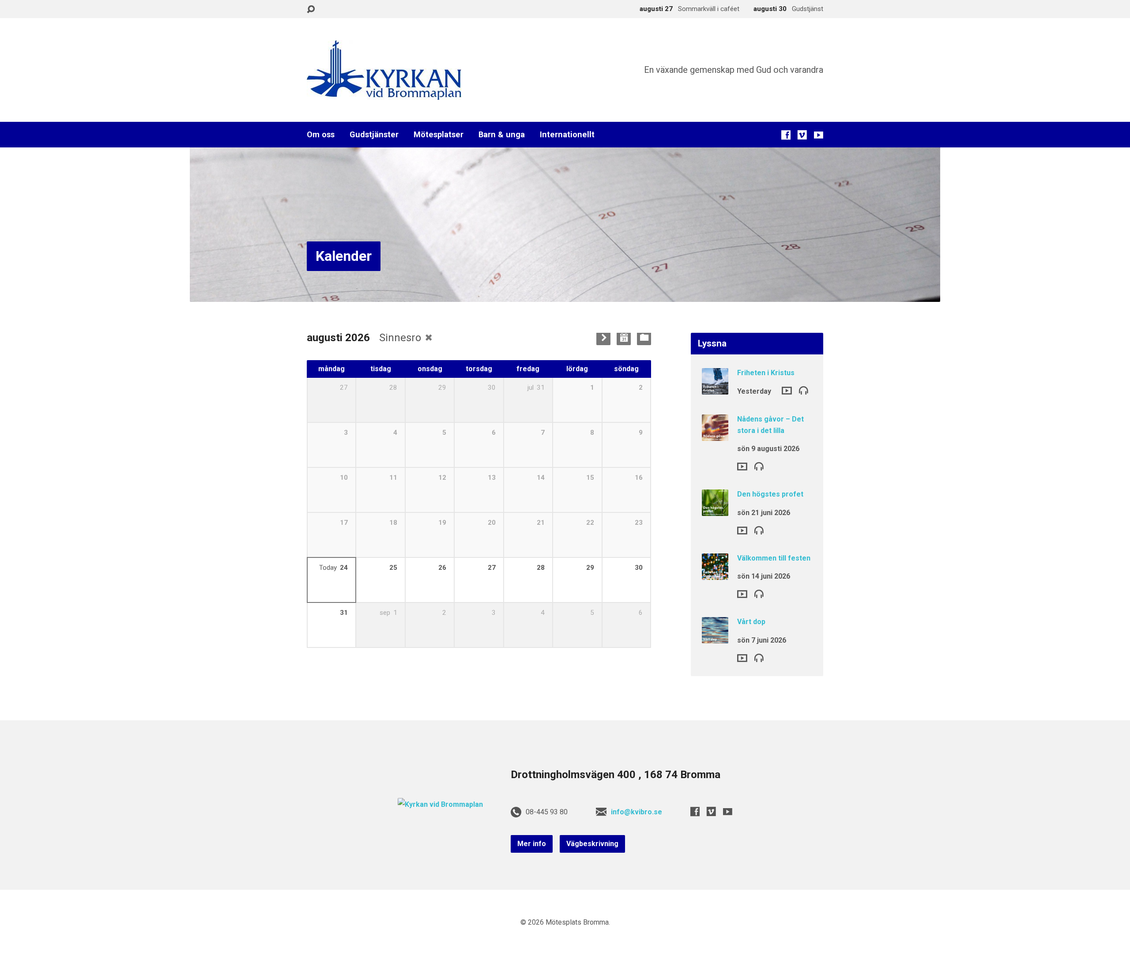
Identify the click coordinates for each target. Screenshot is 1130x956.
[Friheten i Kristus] (715, 388)
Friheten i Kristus (766, 373)
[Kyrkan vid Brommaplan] (440, 804)
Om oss (321, 135)
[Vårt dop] (715, 637)
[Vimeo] (802, 134)
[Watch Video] (787, 390)
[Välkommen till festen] (715, 573)
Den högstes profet (770, 494)
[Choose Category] (644, 338)
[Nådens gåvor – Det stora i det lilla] (715, 435)
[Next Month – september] (603, 338)
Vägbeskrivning (592, 843)
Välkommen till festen (773, 558)
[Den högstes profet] (715, 510)
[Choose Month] (624, 338)
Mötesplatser (438, 135)
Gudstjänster (374, 135)
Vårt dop (751, 621)
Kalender (344, 256)
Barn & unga (501, 135)
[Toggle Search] (311, 9)
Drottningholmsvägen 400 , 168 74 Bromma (615, 774)
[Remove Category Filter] (429, 337)
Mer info (531, 843)
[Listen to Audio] (803, 390)
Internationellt (567, 135)
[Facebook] (786, 134)
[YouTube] (818, 134)
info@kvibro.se (636, 812)
